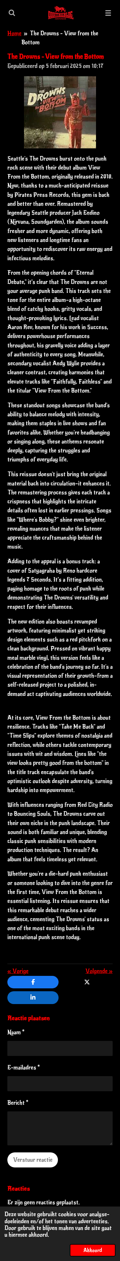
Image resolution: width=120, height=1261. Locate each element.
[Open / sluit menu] (108, 13)
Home (14, 33)
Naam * (16, 1032)
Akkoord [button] (92, 1250)
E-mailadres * (23, 1067)
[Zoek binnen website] (12, 13)
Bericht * (17, 1102)
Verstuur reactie (32, 1159)
